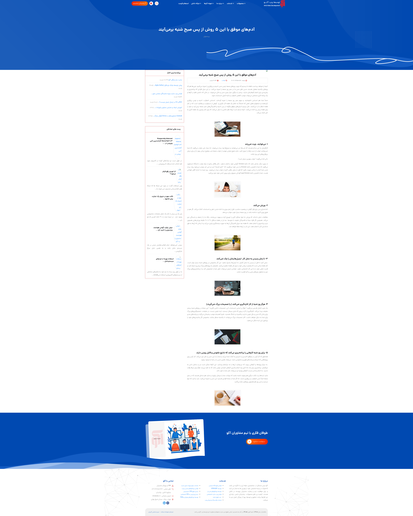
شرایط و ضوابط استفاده (167, 512)
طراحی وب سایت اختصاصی (214, 494)
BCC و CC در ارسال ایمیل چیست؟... (170, 102)
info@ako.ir (156, 496)
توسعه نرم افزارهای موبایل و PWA (189, 497)
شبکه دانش (195, 3)
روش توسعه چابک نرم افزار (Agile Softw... (167, 85)
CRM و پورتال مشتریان (164, 485)
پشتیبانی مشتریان (139, 3)
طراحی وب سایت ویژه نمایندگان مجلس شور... (166, 93)
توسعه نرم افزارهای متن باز (214, 492)
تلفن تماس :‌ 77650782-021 (161, 489)
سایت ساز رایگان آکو (175, 80)
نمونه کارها (208, 3)
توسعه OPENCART (216, 489)
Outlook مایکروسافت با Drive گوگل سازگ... (167, 116)
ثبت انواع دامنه (217, 497)
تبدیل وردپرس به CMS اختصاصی (189, 494)
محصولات (240, 3)
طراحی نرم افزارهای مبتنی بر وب (190, 489)
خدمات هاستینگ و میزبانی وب (213, 500)
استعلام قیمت (183, 3)
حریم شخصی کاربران (153, 512)
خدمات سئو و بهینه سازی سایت (189, 486)
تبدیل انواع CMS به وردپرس (190, 492)
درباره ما (219, 3)
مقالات (223, 81)
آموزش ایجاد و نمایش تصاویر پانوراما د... (168, 107)
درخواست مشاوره (259, 441)
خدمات (229, 3)
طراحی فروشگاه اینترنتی (215, 486)
